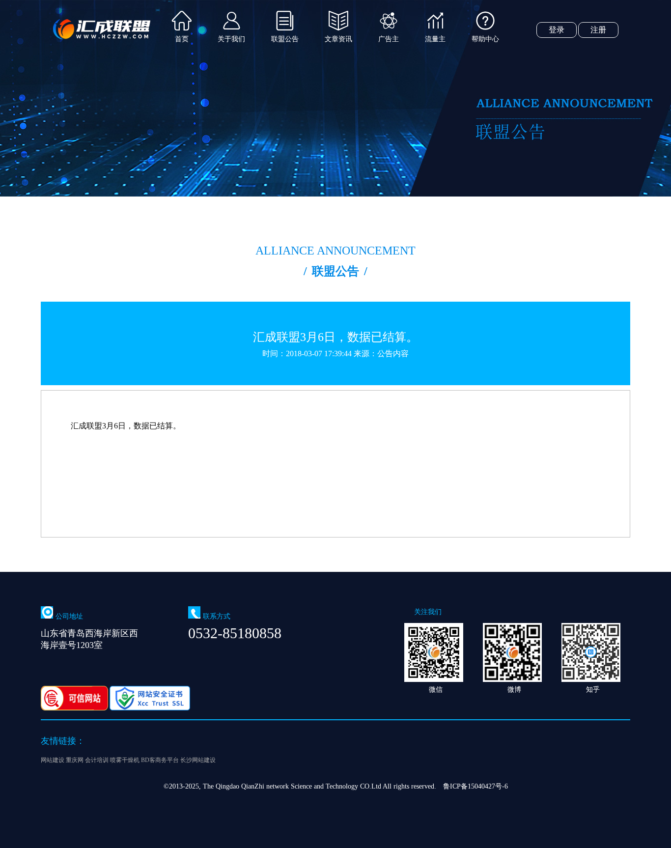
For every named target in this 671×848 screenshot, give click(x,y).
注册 (598, 30)
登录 (556, 30)
